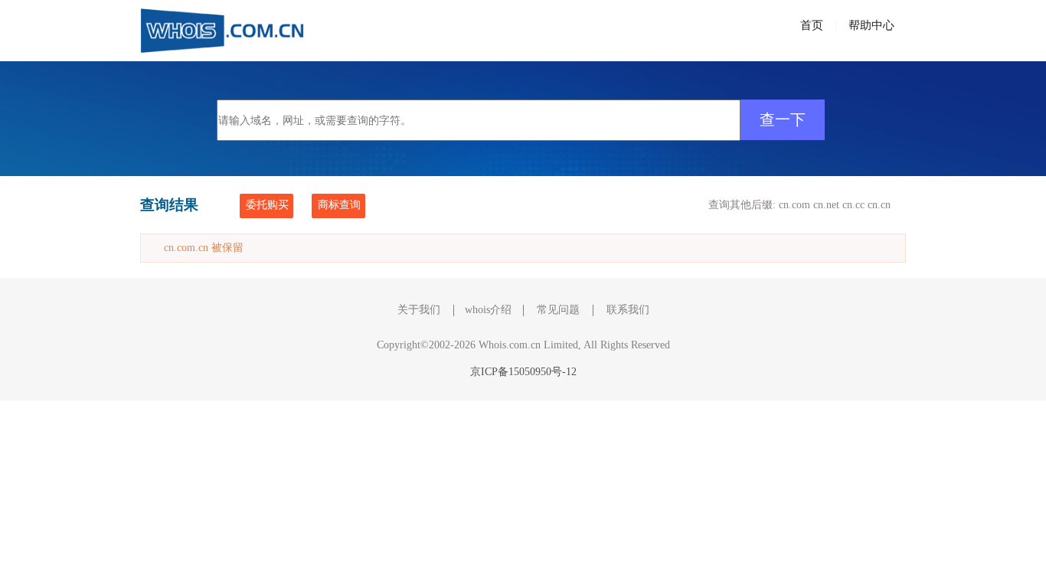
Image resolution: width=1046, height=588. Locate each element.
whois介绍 (488, 309)
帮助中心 (871, 25)
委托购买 (267, 205)
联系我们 (627, 309)
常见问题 (558, 309)
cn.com (794, 205)
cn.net (826, 205)
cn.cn (879, 205)
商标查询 (339, 205)
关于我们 (418, 309)
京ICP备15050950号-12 (523, 371)
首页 (811, 25)
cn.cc (853, 205)
